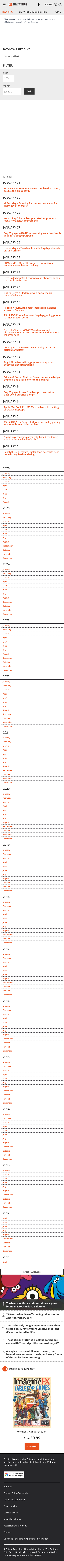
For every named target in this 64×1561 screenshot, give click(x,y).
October (6, 550)
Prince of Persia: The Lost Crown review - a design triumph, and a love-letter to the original (32, 378)
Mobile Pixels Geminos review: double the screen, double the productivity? (32, 189)
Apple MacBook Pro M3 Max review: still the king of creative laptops (31, 408)
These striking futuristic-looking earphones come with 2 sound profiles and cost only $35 (32, 1341)
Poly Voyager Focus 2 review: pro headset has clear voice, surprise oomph (30, 393)
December (7, 558)
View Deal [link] (32, 1446)
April (5, 485)
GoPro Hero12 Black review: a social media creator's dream (28, 294)
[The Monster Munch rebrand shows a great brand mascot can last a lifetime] (32, 1292)
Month (6, 85)
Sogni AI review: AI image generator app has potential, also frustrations (29, 363)
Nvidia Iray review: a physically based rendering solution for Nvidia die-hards (31, 438)
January (6, 473)
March (6, 481)
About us (8, 1486)
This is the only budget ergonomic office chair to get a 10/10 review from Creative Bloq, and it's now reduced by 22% (33, 1329)
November (7, 554)
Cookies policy (11, 1512)
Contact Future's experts (16, 1493)
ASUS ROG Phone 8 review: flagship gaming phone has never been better (32, 316)
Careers (7, 1532)
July (4, 497)
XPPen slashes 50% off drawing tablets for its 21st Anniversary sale (32, 1316)
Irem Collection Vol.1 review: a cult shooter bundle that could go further (32, 279)
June (5, 493)
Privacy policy (10, 1506)
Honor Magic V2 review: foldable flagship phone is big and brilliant (32, 249)
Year (5, 72)
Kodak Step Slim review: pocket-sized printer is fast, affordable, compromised (30, 219)
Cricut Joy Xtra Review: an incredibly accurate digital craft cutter (29, 348)
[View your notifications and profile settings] (39, 4)
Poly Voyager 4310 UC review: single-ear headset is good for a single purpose (32, 234)
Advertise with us (12, 1519)
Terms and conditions (14, 1499)
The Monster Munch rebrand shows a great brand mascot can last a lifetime (31, 1305)
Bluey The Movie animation (33, 11)
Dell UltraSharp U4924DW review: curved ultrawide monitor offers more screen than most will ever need (31, 333)
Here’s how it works (29, 22)
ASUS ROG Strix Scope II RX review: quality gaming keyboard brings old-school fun (32, 423)
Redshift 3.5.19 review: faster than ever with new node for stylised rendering (31, 453)
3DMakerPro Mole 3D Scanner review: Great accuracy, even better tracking (29, 264)
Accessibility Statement (15, 1525)
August (6, 502)
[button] (59, 4)
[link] (22, 1369)
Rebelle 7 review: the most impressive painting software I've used (30, 309)
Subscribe (48, 4)
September (8, 545)
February (7, 477)
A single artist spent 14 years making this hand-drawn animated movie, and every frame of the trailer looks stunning (34, 1354)
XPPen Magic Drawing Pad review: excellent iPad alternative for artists (31, 204)
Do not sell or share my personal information (26, 1538)
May (5, 489)
